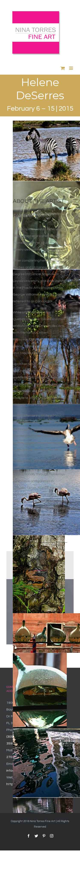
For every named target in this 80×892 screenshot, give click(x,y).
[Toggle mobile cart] (63, 68)
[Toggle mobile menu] (71, 68)
